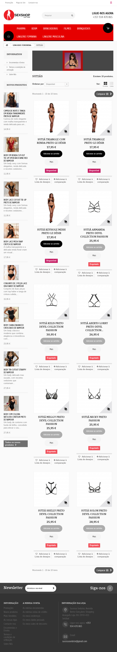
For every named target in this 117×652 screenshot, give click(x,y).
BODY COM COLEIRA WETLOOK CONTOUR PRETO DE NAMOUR (15, 417)
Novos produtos (17, 85)
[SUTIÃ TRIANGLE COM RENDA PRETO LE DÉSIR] (51, 118)
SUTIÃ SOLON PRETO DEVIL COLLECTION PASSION (94, 514)
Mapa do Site (20, 2)
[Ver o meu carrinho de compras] (108, 28)
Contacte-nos (33, 2)
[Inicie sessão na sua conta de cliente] (111, 2)
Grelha (105, 86)
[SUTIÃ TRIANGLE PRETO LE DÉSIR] (94, 118)
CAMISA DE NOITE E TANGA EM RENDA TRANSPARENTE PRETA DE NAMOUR (14, 113)
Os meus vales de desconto (35, 624)
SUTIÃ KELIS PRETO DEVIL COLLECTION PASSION (51, 327)
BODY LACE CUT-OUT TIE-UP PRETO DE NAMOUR (15, 201)
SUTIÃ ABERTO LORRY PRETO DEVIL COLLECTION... (94, 327)
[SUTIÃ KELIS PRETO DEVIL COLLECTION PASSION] (51, 301)
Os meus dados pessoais (33, 620)
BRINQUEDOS (83, 28)
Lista (111, 86)
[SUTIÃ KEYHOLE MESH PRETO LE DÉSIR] (51, 208)
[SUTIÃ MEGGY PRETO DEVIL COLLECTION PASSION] (51, 395)
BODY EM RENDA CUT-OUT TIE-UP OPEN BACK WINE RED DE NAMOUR (16, 158)
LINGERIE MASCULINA (53, 36)
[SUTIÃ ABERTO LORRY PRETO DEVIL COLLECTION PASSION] (94, 301)
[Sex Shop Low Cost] (17, 15)
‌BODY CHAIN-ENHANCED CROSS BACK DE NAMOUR (14, 326)
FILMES (67, 28)
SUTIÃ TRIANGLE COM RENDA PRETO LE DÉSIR (51, 141)
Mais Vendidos (10, 616)
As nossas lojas (10, 620)
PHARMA (21, 28)
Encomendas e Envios (17, 62)
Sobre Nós (12, 74)
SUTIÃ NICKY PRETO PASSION (94, 418)
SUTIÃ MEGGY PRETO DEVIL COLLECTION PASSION (51, 420)
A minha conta (31, 603)
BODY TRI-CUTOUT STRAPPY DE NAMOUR (15, 371)
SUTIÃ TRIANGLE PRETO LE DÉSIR (94, 141)
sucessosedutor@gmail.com (74, 641)
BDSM (34, 28)
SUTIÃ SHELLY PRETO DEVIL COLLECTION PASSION (51, 514)
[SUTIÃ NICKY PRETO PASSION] (94, 395)
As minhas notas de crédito (35, 612)
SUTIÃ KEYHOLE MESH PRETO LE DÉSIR (51, 231)
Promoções (9, 2)
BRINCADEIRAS (50, 28)
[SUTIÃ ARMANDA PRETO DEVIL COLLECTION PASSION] (94, 208)
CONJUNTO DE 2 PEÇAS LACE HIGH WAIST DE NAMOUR (15, 285)
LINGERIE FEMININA (27, 36)
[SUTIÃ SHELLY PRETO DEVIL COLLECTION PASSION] (51, 489)
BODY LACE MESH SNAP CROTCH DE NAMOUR (13, 243)
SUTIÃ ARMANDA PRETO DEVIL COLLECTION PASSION (94, 233)
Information (14, 54)
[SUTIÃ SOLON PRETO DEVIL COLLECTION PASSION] (94, 489)
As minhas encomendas (33, 608)
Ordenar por (38, 84)
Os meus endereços (31, 616)
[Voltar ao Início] (7, 45)
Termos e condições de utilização (9, 637)
